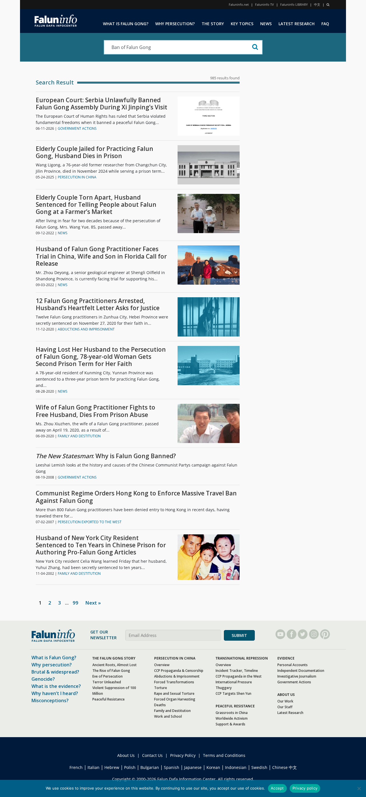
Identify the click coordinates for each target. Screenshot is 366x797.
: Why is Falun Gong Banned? (106, 456)
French (76, 767)
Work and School (168, 716)
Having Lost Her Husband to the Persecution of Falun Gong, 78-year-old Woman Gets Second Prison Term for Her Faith (101, 357)
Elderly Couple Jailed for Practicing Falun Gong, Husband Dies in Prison (94, 152)
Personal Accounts (292, 664)
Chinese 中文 (284, 767)
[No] (359, 788)
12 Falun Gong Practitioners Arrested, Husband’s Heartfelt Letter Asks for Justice (98, 304)
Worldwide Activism (232, 718)
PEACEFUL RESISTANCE (235, 706)
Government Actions (294, 682)
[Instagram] (314, 634)
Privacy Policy (183, 755)
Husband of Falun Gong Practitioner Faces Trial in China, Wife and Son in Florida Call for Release (101, 256)
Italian (93, 767)
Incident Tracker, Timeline (237, 670)
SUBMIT (239, 635)
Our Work (285, 701)
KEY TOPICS (242, 23)
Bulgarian (149, 767)
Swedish (259, 767)
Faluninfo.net (239, 4)
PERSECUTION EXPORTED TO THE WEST (90, 521)
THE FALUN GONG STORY (113, 658)
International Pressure (234, 682)
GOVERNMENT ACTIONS (77, 128)
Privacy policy (305, 788)
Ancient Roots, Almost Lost (114, 664)
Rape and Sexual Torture (174, 693)
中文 (317, 4)
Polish (130, 767)
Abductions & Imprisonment (177, 676)
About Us (126, 755)
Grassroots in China (232, 712)
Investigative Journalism (296, 676)
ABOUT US (286, 694)
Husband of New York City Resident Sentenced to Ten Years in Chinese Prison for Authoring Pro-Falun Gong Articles (101, 545)
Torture (160, 687)
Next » (93, 602)
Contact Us (152, 755)
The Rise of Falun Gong (111, 670)
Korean (213, 767)
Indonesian (235, 767)
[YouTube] (280, 634)
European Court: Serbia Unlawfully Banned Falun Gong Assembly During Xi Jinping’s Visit (101, 104)
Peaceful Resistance (108, 699)
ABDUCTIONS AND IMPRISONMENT (86, 329)
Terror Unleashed (106, 682)
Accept (277, 788)
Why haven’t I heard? (54, 693)
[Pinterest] (325, 634)
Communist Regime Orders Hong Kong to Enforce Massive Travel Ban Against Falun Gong (136, 497)
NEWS (266, 23)
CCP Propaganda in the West (239, 676)
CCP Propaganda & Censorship (178, 670)
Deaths (160, 704)
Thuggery (224, 687)
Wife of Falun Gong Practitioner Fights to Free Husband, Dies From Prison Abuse (95, 411)
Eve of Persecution (107, 676)
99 (75, 602)
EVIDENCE (286, 658)
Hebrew (111, 767)
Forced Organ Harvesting (174, 699)
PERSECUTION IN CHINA (77, 177)
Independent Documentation (300, 670)
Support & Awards (230, 724)
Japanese (193, 767)
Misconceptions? (50, 700)
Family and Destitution (172, 710)
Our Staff (285, 706)
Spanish (171, 767)
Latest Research (290, 712)
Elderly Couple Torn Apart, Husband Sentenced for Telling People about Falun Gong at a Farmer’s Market (96, 205)
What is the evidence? (56, 686)
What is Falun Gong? (53, 657)
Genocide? (43, 679)
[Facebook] (292, 634)
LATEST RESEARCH (297, 23)
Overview (162, 664)
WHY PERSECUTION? (175, 23)
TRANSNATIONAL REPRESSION (242, 658)
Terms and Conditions (224, 755)
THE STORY (213, 23)
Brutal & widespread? (55, 672)
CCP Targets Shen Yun (233, 693)
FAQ (325, 23)
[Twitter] (303, 634)
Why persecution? (51, 665)
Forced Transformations (174, 682)
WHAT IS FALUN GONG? (125, 23)
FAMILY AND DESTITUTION (79, 436)
